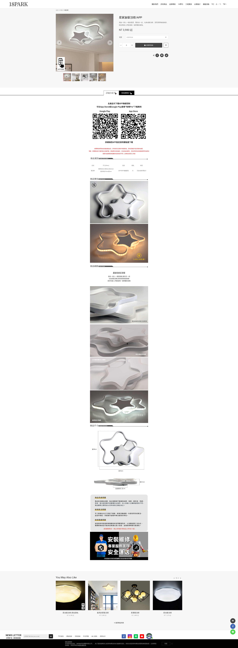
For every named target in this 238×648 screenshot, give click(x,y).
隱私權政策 (82, 645)
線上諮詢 (94, 636)
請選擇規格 (130, 37)
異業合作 (103, 636)
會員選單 (217, 4)
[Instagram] (130, 636)
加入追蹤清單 (166, 45)
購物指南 (69, 636)
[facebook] (232, 626)
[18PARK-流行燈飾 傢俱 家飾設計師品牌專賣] (18, 4)
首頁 (57, 10)
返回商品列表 (119, 623)
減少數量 (121, 45)
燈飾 (61, 10)
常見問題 (86, 636)
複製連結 (166, 55)
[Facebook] (124, 636)
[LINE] (136, 636)
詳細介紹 (109, 93)
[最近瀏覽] (232, 620)
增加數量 (132, 45)
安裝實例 (125, 93)
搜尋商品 (220, 4)
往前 (174, 578)
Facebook (157, 55)
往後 (180, 578)
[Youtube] (142, 636)
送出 (51, 636)
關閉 (172, 644)
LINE (162, 55)
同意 (166, 643)
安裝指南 (77, 636)
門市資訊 (61, 636)
